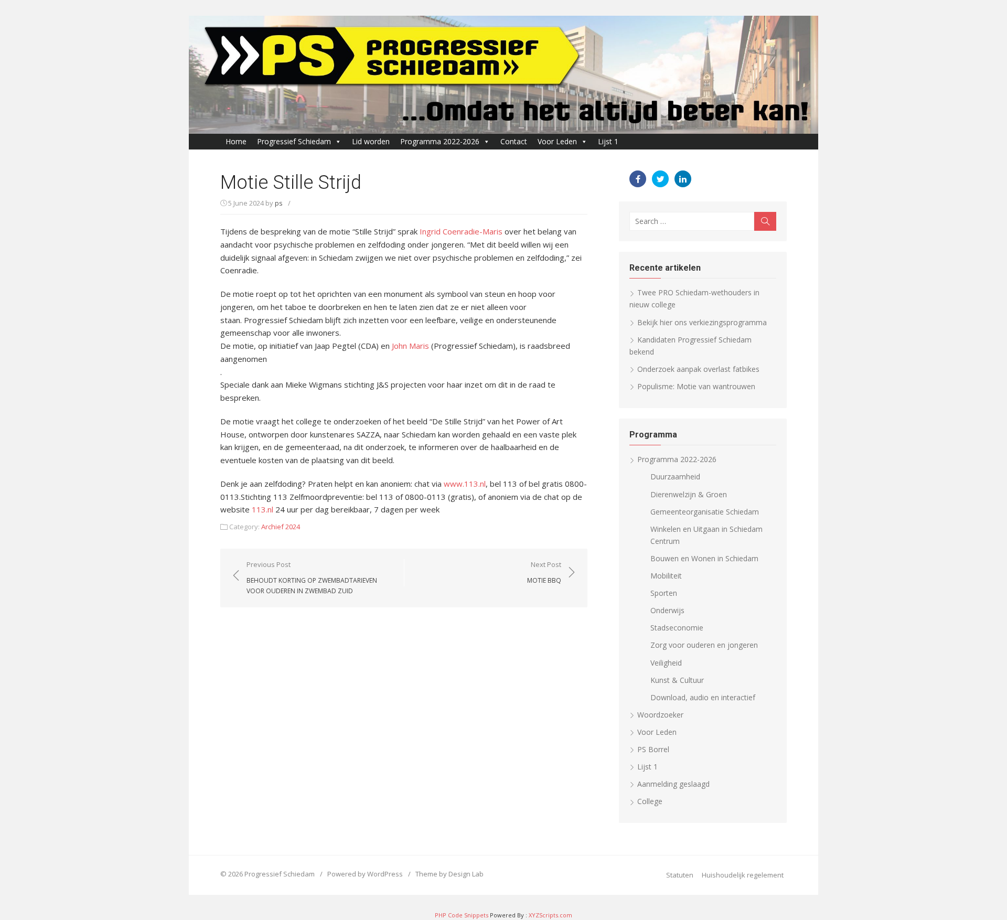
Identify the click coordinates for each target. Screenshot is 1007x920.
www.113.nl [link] (465, 483)
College (649, 801)
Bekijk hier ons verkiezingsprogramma (702, 322)
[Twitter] (660, 178)
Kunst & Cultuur (677, 680)
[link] (461, 231)
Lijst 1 (608, 141)
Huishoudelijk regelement (743, 875)
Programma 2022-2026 (439, 141)
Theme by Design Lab (449, 874)
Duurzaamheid (675, 477)
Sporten (663, 593)
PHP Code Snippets (461, 915)
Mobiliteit (666, 576)
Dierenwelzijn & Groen (688, 494)
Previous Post (312, 577)
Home (236, 141)
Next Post (544, 572)
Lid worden (371, 141)
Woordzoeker (660, 715)
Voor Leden (557, 141)
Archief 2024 (280, 526)
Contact (513, 141)
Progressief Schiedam (294, 141)
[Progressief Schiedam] (503, 75)
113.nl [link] (262, 509)
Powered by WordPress (365, 874)
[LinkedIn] (682, 178)
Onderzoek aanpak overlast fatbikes (698, 369)
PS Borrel (653, 749)
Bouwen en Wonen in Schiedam (704, 558)
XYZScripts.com (550, 915)
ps (279, 203)
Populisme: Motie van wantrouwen (696, 386)
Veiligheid (666, 663)
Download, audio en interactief (702, 697)
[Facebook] (637, 178)
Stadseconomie (676, 628)
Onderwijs (667, 610)
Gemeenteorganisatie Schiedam (704, 512)
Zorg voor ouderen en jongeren (704, 645)
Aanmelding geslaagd (673, 784)
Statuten (679, 875)
